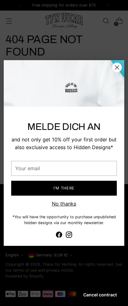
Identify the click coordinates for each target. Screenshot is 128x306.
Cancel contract (100, 294)
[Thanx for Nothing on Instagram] (69, 235)
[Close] (117, 67)
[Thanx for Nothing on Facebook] (59, 235)
